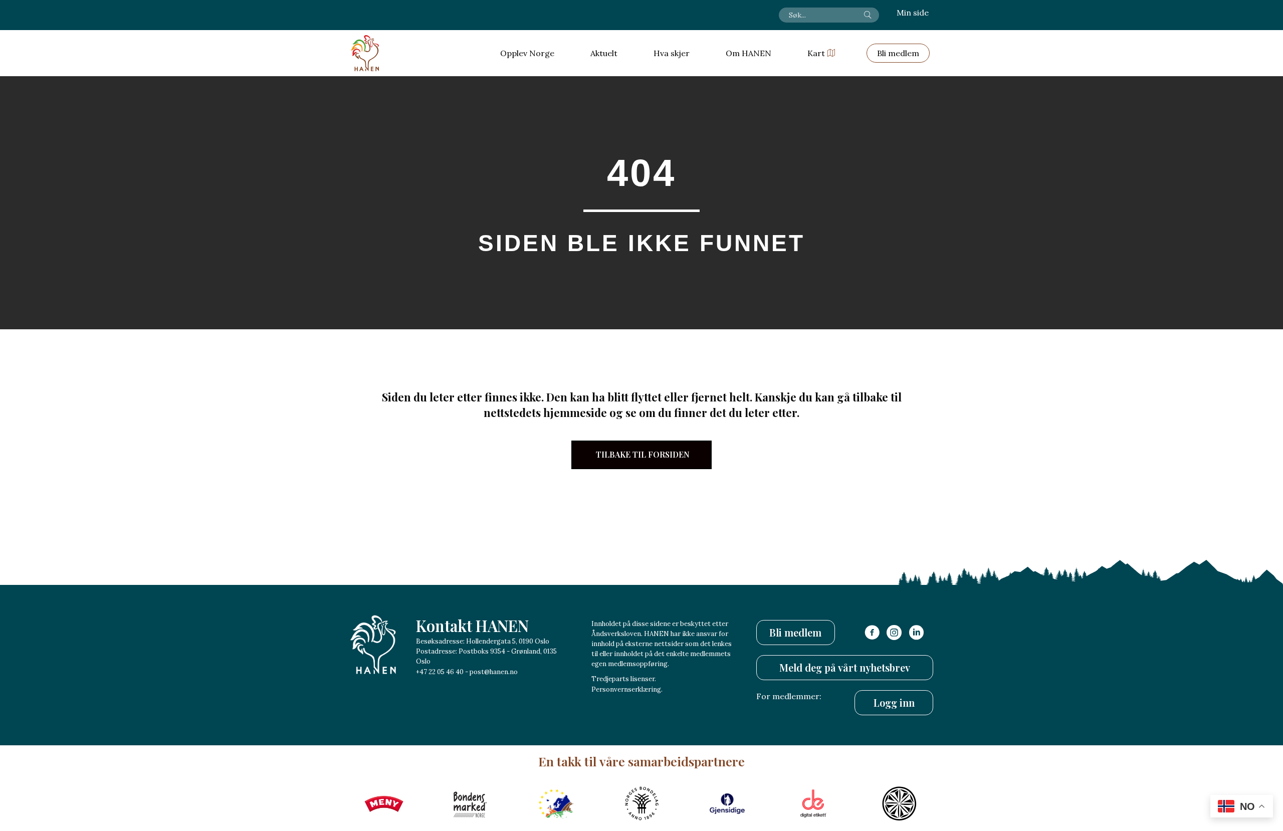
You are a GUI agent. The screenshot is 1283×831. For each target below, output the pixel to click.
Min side (913, 13)
